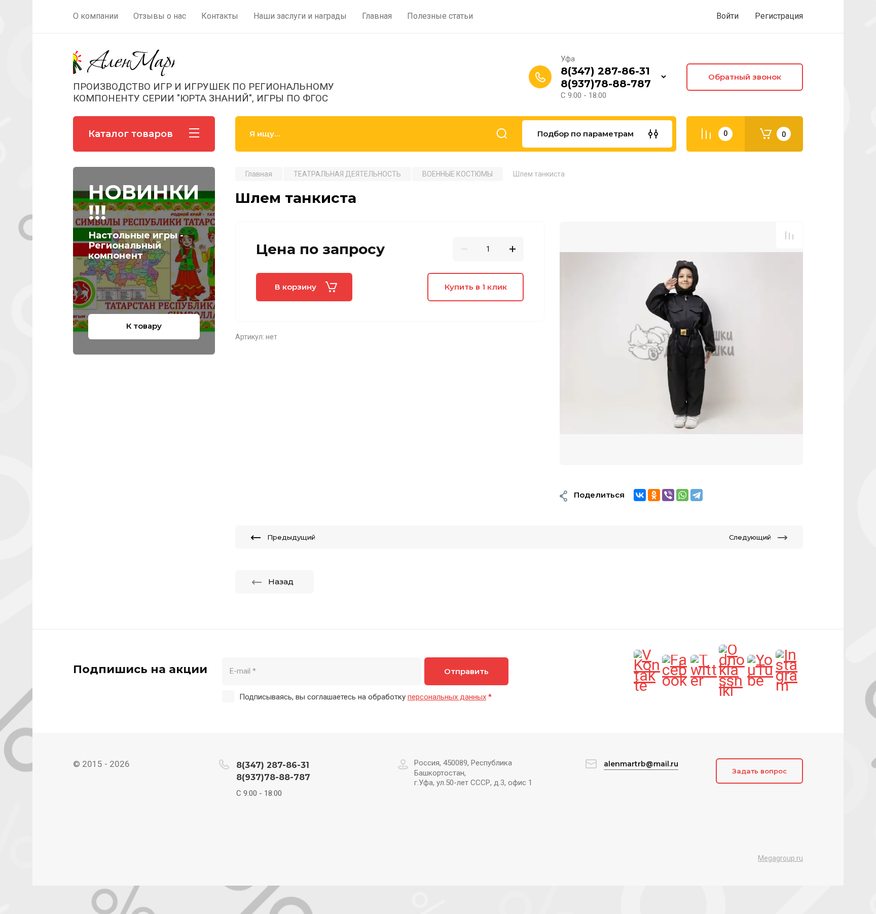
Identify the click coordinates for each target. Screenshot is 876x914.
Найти (502, 134)
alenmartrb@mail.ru (641, 763)
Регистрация (779, 16)
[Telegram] (696, 495)
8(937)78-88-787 (606, 84)
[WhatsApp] (682, 495)
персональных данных (447, 696)
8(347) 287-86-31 (605, 71)
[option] (681, 343)
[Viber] (668, 495)
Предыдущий (291, 537)
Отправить (466, 671)
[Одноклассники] (654, 495)
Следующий (750, 537)
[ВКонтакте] (640, 495)
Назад (281, 581)
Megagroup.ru (780, 858)
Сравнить (789, 235)
